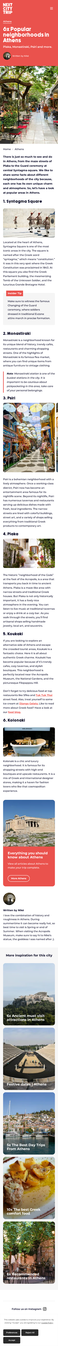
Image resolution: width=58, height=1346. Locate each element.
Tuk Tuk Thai (44, 695)
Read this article (29, 994)
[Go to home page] (9, 8)
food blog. (14, 712)
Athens (7, 21)
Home (7, 149)
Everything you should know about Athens (28, 855)
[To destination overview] (29, 822)
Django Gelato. (28, 703)
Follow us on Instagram (26, 1309)
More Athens (18, 878)
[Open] (51, 8)
